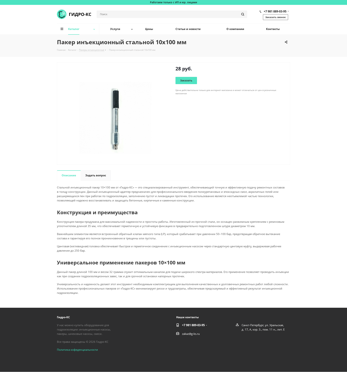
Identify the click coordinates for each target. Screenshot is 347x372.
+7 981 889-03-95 (275, 11)
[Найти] (242, 14)
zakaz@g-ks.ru (191, 334)
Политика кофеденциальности (77, 349)
